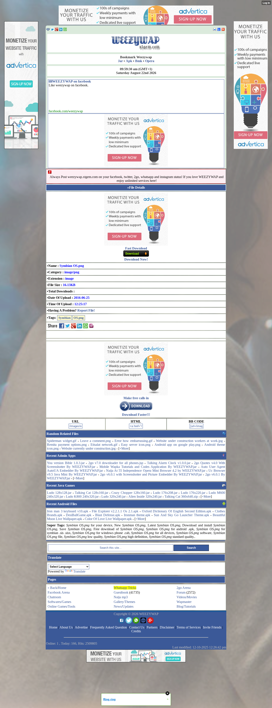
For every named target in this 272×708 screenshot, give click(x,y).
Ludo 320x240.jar (113, 496)
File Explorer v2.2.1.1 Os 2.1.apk (115, 511)
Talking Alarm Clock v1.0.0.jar (168, 463)
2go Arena (184, 588)
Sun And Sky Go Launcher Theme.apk (181, 515)
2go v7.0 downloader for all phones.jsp (115, 463)
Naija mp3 (121, 597)
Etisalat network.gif (104, 444)
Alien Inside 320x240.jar (145, 496)
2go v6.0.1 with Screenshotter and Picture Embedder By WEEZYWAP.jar (151, 474)
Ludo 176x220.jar (193, 492)
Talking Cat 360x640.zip (181, 496)
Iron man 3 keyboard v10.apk (67, 511)
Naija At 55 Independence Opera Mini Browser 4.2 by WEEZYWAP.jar (155, 470)
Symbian (64, 317)
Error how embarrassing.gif (133, 441)
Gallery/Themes (124, 602)
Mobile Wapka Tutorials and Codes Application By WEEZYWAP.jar (148, 467)
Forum (181, 592)
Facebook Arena (59, 592)
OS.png (79, 317)
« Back (52, 588)
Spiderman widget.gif (61, 441)
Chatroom (54, 597)
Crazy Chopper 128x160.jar (130, 492)
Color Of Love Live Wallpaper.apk (108, 519)
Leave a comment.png (95, 441)
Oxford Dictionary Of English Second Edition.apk (176, 511)
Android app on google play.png (177, 444)
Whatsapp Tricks (125, 588)
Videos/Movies (187, 597)
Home (62, 588)
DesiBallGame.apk (78, 515)
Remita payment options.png (67, 444)
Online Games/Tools (61, 606)
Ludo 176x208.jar (165, 492)
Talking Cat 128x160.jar (91, 492)
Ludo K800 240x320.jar (82, 496)
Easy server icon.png (135, 444)
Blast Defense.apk (107, 515)
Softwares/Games (59, 602)
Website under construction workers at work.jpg (189, 441)
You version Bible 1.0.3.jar (66, 463)
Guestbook (121, 592)
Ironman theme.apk (137, 515)
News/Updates (123, 606)
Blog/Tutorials (186, 606)
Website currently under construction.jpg (88, 448)
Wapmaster (184, 602)
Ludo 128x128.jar (59, 492)
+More (124, 448)
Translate (79, 571)
